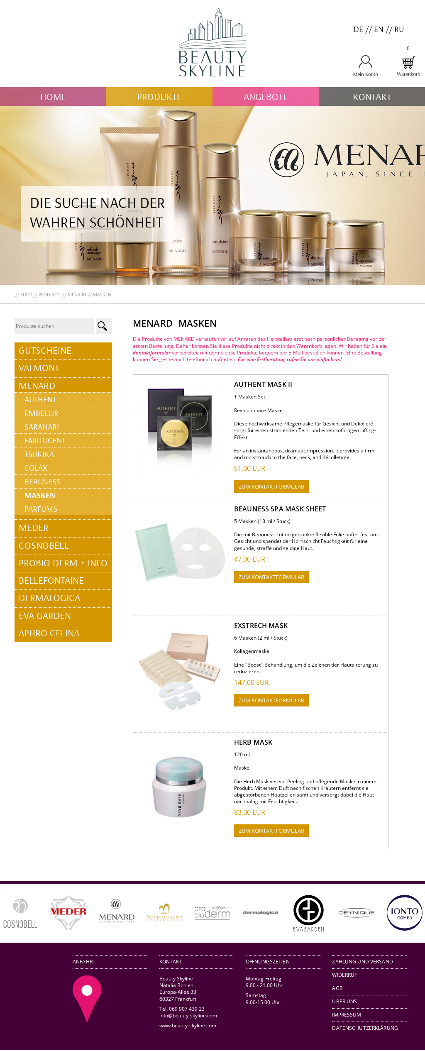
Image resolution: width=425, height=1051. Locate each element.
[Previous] (18, 913)
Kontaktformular (152, 352)
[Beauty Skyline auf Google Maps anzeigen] (87, 1020)
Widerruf (344, 974)
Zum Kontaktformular (271, 486)
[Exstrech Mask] (180, 713)
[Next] (406, 913)
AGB (337, 988)
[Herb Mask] (180, 830)
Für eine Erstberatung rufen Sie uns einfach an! (290, 359)
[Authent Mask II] (180, 472)
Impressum (346, 1014)
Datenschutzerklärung (365, 1027)
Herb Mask (253, 742)
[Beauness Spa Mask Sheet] (180, 597)
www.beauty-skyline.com (187, 1025)
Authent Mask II (263, 384)
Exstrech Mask (261, 625)
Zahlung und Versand (362, 961)
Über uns (344, 1001)
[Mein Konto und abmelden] (365, 74)
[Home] (212, 83)
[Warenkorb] (408, 74)
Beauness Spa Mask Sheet (280, 508)
